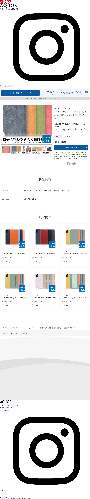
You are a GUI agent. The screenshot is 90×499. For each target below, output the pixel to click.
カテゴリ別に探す (67, 93)
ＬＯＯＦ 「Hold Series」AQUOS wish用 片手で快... (74, 253)
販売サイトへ (71, 147)
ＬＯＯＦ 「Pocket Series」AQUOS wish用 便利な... (14, 298)
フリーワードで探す (81, 93)
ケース (58, 137)
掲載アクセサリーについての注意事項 (15, 333)
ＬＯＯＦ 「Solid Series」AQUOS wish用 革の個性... (44, 253)
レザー (69, 137)
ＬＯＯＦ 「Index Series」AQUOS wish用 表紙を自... (74, 298)
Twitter (74, 163)
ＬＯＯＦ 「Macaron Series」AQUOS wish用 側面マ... (44, 298)
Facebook (69, 163)
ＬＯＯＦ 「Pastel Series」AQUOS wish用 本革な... (14, 253)
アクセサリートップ (52, 93)
